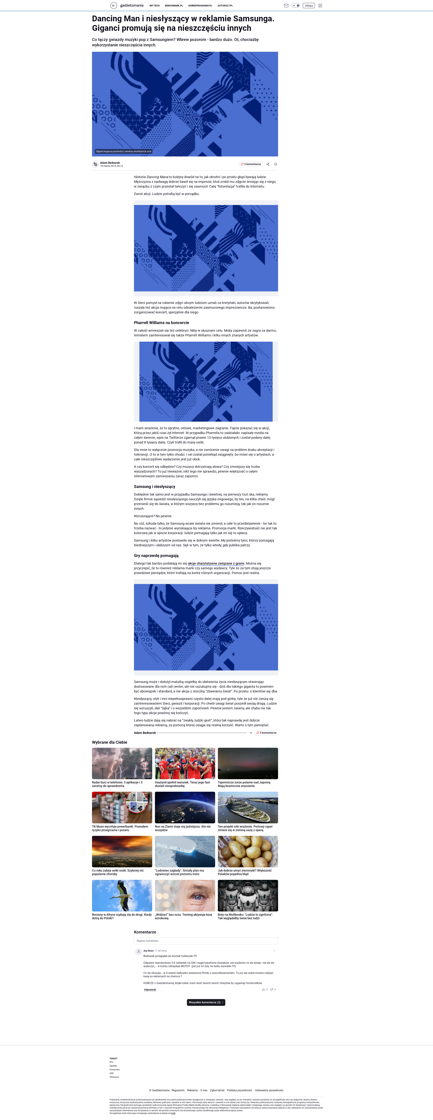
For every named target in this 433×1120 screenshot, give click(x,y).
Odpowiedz (150, 989)
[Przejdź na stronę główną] (113, 8)
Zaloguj (309, 5)
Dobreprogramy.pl (200, 5)
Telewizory (114, 1077)
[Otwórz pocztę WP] (286, 5)
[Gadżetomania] (135, 6)
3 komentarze (252, 164)
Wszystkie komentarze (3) (205, 1002)
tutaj (173, 1113)
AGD (112, 1073)
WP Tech (155, 5)
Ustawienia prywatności (268, 1090)
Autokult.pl (225, 5)
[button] (296, 6)
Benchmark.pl (174, 5)
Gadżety (113, 1066)
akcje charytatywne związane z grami (216, 563)
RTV (111, 1062)
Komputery (115, 1069)
